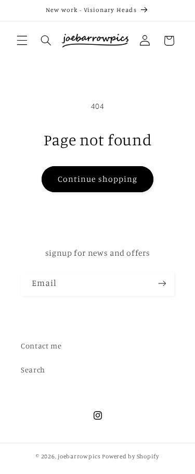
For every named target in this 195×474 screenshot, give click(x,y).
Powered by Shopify (130, 456)
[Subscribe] (162, 283)
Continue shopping (97, 179)
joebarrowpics (79, 456)
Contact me (41, 345)
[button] (22, 41)
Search (33, 369)
